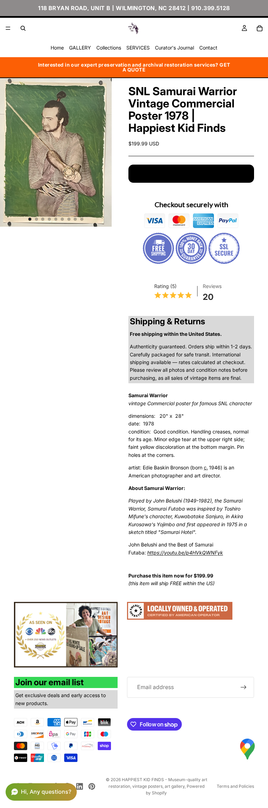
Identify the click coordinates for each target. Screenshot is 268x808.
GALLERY (80, 48)
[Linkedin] (79, 786)
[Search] (23, 28)
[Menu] (8, 28)
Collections (108, 48)
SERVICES (138, 48)
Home (57, 48)
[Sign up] (243, 687)
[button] (41, 791)
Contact (208, 48)
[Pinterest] (92, 786)
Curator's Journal (174, 48)
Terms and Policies (235, 786)
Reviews (212, 286)
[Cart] (259, 28)
